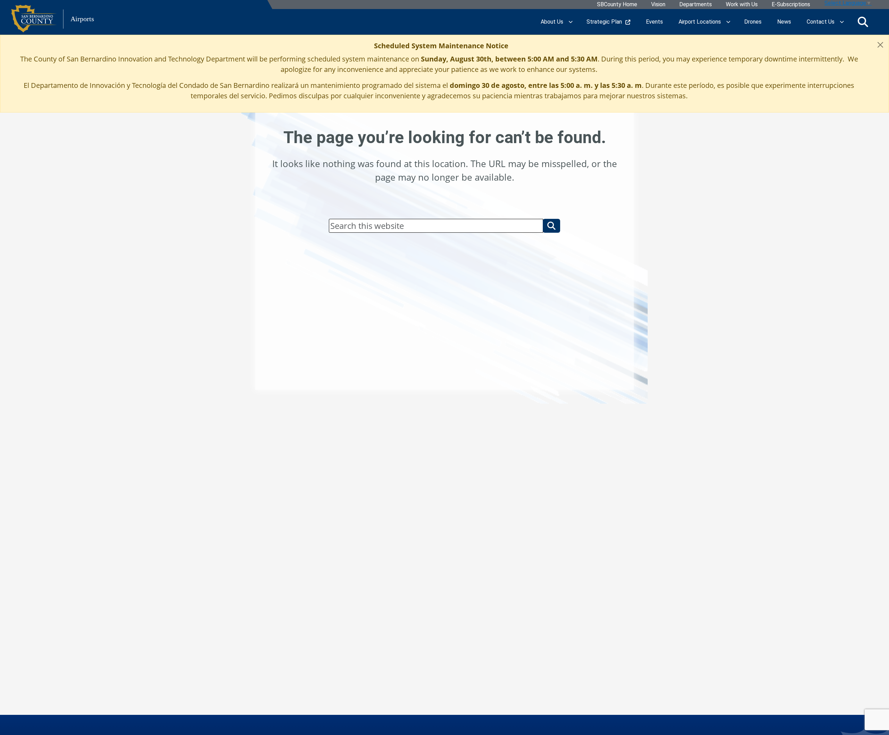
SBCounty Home (617, 5)
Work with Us (742, 5)
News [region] (784, 21)
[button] (551, 226)
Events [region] (654, 21)
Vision (658, 5)
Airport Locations (700, 21)
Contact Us (820, 21)
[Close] (880, 45)
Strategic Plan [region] (604, 21)
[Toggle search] (863, 22)
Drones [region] (753, 21)
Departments (695, 5)
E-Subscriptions (791, 5)
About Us (552, 21)
